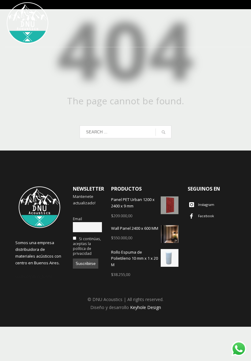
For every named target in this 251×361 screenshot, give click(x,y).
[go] (163, 132)
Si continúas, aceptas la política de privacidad (87, 246)
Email (77, 218)
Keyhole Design (145, 307)
